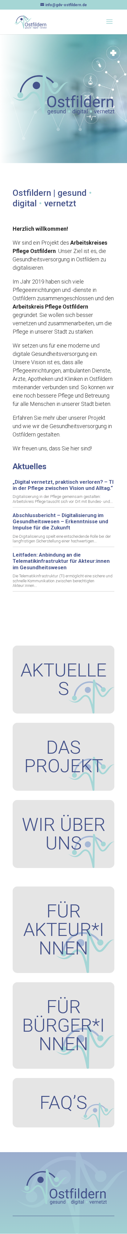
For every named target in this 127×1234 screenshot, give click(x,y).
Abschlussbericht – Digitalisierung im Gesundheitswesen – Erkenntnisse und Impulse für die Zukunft (60, 521)
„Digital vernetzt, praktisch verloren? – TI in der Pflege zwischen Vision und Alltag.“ (63, 485)
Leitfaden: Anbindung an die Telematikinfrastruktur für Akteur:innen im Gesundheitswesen (61, 561)
